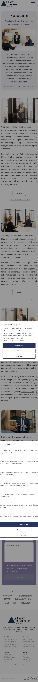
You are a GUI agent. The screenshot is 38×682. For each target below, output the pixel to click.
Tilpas (19, 351)
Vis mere (13, 453)
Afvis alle (19, 356)
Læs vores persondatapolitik (16, 340)
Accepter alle (19, 345)
